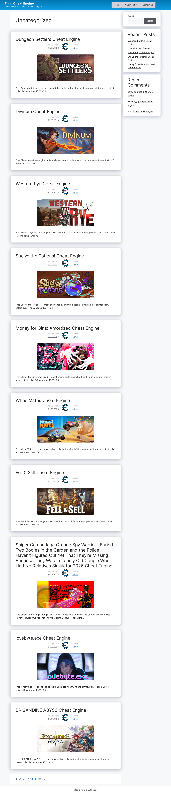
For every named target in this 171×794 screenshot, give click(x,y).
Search (131, 16)
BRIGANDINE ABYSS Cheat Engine (51, 710)
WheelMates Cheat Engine (43, 400)
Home (116, 5)
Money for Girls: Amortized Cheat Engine (57, 328)
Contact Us (148, 5)
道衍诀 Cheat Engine (143, 111)
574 (31, 779)
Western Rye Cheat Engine (43, 183)
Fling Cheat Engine (19, 3)
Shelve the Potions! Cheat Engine (50, 255)
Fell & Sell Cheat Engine (40, 472)
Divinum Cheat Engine (38, 111)
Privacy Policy (131, 5)
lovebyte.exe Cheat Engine (43, 638)
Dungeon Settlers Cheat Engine (48, 39)
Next (40, 779)
